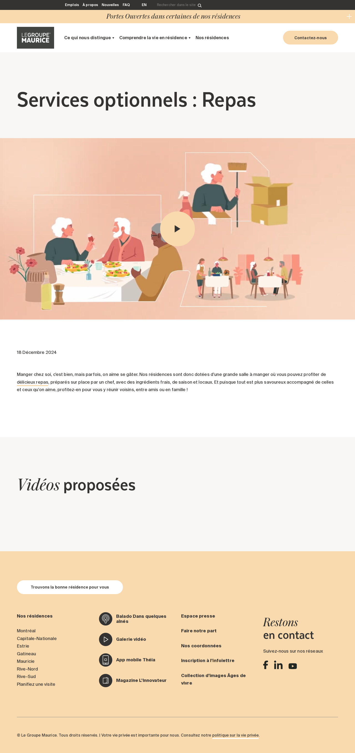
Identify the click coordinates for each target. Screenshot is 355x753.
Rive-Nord (27, 668)
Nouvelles (110, 5)
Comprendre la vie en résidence (153, 37)
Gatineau (26, 653)
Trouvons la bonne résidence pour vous (70, 587)
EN (144, 5)
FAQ (126, 5)
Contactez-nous (310, 38)
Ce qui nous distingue (87, 37)
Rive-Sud (26, 676)
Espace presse (198, 616)
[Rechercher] (200, 4)
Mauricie (26, 661)
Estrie (23, 646)
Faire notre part (199, 630)
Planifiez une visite (36, 684)
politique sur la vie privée (235, 735)
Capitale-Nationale (37, 638)
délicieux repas (32, 382)
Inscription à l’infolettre (207, 660)
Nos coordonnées (201, 645)
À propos (90, 5)
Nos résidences (212, 37)
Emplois (72, 5)
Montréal (26, 630)
